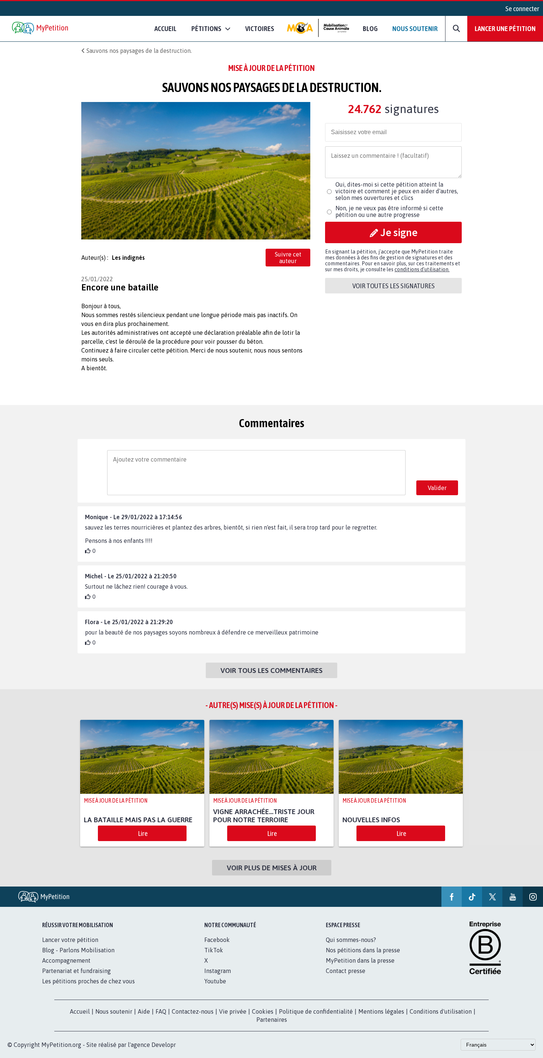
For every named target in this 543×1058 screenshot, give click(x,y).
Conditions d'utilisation (441, 1011)
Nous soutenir (415, 28)
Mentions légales (381, 1011)
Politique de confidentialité (316, 1011)
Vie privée (232, 1011)
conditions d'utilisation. (422, 269)
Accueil (165, 28)
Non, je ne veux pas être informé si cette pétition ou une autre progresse (389, 211)
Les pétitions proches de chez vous (88, 981)
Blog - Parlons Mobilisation (78, 950)
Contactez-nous (193, 1011)
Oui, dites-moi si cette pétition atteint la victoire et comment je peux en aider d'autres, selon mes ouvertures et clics (396, 191)
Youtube (215, 981)
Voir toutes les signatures (393, 286)
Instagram (217, 970)
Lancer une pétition (505, 28)
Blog (370, 28)
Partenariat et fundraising (76, 970)
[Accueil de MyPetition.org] (40, 28)
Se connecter (522, 8)
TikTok (213, 950)
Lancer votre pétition (70, 939)
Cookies (262, 1011)
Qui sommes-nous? (351, 939)
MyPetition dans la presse (360, 960)
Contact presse (345, 970)
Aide (144, 1011)
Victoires (259, 28)
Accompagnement (66, 960)
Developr (163, 1044)
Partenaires (271, 1019)
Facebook (217, 939)
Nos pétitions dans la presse (363, 950)
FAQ (161, 1011)
